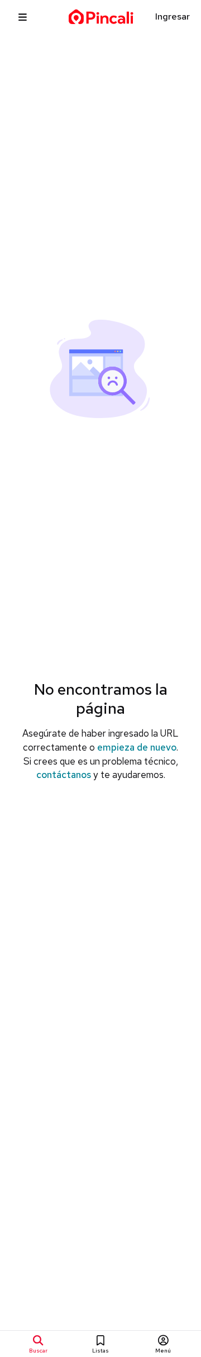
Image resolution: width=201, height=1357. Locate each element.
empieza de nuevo (136, 747)
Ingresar (172, 16)
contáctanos (63, 774)
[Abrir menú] (22, 17)
